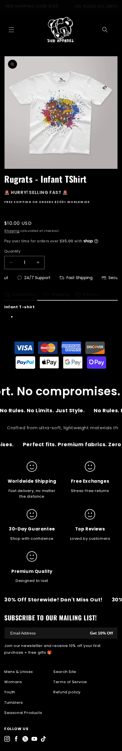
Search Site (64, 671)
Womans (13, 682)
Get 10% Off (101, 633)
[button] (11, 29)
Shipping (12, 231)
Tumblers (13, 702)
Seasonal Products (23, 712)
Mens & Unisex (18, 671)
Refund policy (67, 692)
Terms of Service (70, 682)
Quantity (12, 251)
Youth (9, 692)
